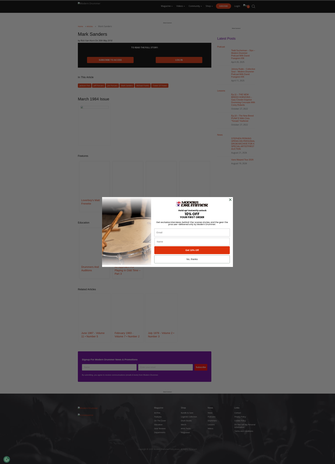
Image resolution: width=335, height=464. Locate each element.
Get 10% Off (192, 250)
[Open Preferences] (6, 459)
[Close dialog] (231, 199)
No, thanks (192, 259)
